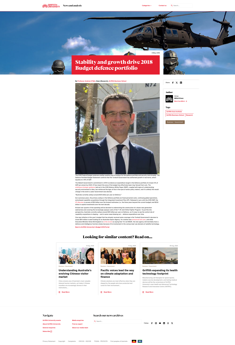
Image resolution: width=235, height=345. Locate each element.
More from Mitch (179, 101)
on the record (107, 222)
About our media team (80, 328)
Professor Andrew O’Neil (86, 81)
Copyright (61, 341)
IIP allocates (79, 202)
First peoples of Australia (118, 341)
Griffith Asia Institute (174, 112)
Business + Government (175, 122)
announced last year (139, 219)
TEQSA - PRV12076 (100, 341)
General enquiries (49, 328)
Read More (65, 292)
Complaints (72, 341)
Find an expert (77, 324)
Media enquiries (78, 320)
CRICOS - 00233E (85, 341)
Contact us (163, 5)
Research (189, 115)
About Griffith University (51, 324)
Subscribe (46, 331)
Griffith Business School (117, 81)
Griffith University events (52, 320)
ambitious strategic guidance (85, 187)
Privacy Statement (49, 341)
